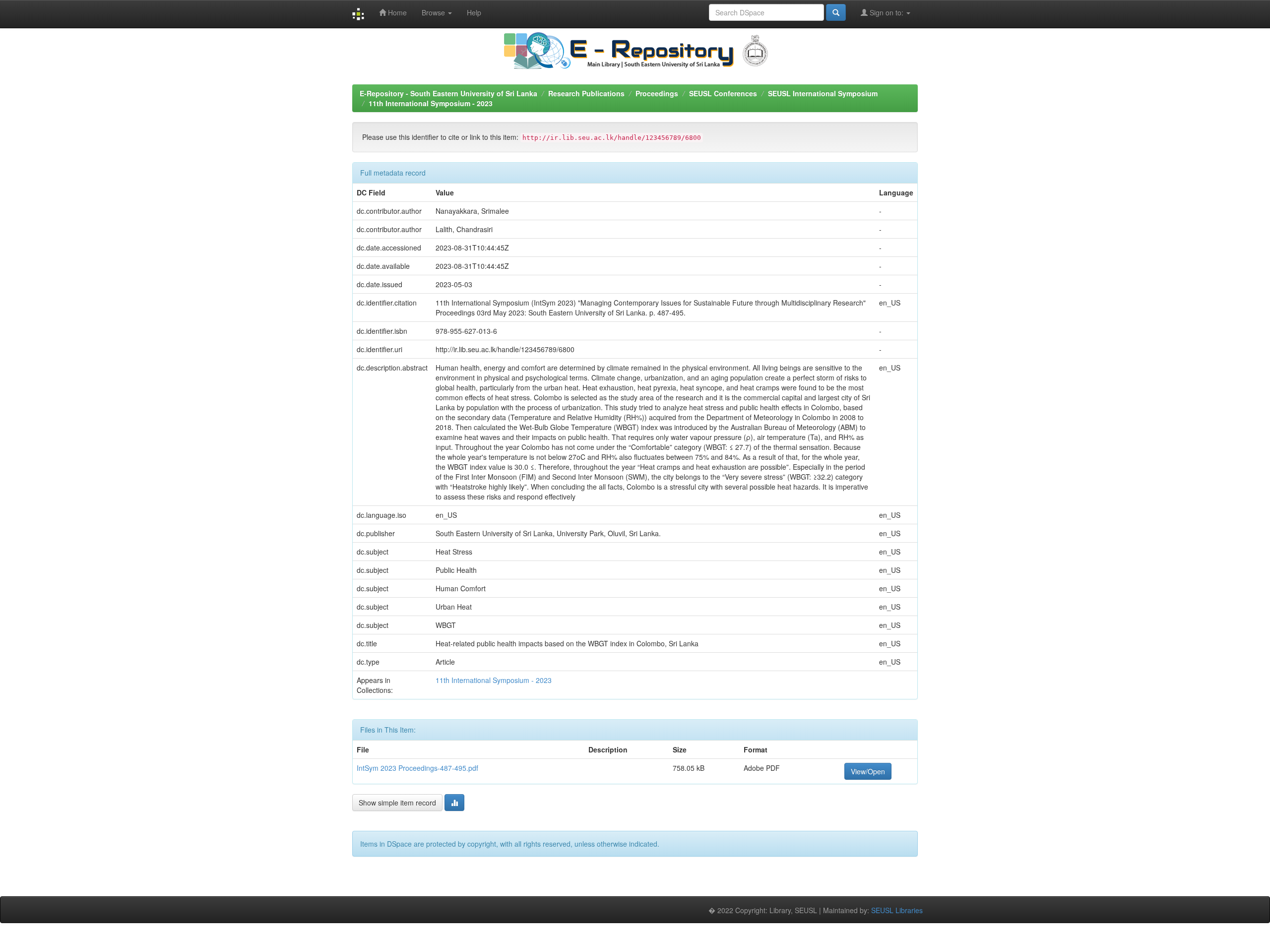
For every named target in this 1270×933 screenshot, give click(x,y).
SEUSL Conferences (723, 93)
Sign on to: (886, 12)
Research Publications (586, 93)
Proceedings (656, 93)
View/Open (868, 771)
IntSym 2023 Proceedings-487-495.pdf (417, 768)
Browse (434, 12)
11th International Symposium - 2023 (431, 103)
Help (474, 12)
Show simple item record (397, 803)
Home (396, 12)
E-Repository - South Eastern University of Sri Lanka (448, 93)
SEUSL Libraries (897, 910)
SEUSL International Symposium (823, 93)
